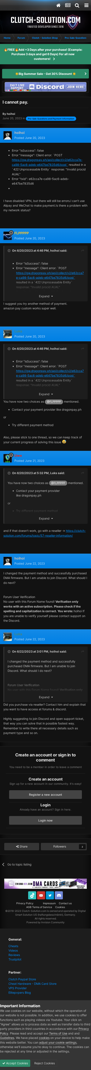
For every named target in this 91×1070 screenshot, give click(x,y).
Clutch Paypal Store (22, 979)
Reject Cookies (44, 1063)
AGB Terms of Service (39, 907)
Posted (29, 138)
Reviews (14, 955)
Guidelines (7, 1038)
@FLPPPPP (54, 401)
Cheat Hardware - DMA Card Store (32, 983)
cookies (44, 1038)
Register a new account (45, 794)
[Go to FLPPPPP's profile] (7, 236)
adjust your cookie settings (57, 1042)
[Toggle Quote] (9, 250)
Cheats (13, 946)
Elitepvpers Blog (19, 992)
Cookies (60, 907)
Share (23, 846)
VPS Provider (17, 988)
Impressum (49, 903)
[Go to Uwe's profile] (7, 458)
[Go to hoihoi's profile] (7, 135)
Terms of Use (58, 1033)
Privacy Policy (24, 903)
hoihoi (54, 250)
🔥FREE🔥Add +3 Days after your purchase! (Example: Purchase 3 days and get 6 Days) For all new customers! (43, 54)
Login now (45, 820)
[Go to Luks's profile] (7, 334)
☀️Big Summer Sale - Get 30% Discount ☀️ (45, 73)
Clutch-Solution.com (34, 910)
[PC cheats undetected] (45, 86)
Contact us (65, 903)
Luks (53, 473)
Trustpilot (14, 959)
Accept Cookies (16, 1063)
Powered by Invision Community (45, 922)
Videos (13, 950)
